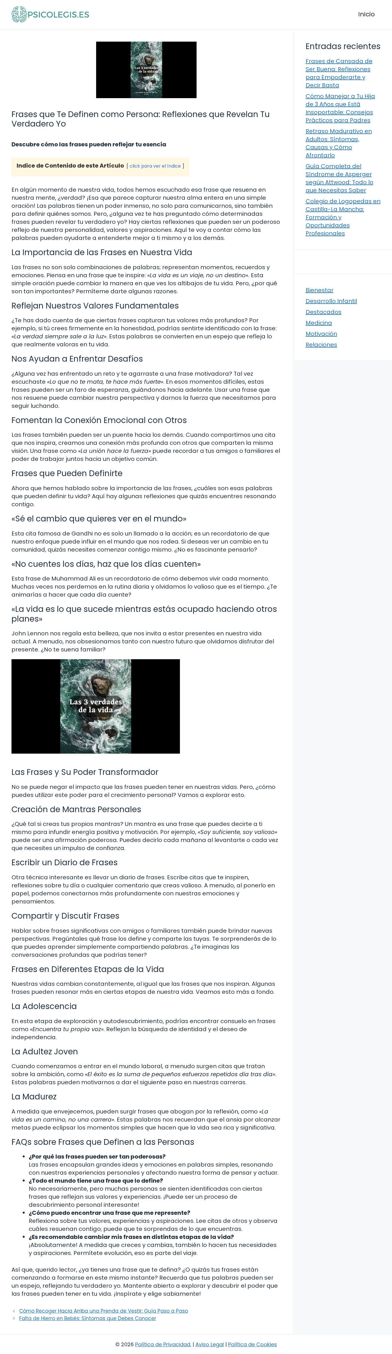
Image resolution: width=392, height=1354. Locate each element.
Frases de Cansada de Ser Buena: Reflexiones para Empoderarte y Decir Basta (339, 73)
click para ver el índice (155, 166)
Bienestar (319, 290)
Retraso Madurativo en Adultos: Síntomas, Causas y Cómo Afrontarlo (339, 143)
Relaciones (321, 345)
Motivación (321, 334)
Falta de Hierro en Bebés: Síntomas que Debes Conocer (87, 1318)
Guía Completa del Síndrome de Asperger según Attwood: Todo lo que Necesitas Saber (339, 178)
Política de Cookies (252, 1344)
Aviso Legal (209, 1344)
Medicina (319, 323)
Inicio (366, 14)
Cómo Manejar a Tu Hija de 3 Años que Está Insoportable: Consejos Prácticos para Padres (340, 108)
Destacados (323, 312)
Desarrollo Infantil (331, 301)
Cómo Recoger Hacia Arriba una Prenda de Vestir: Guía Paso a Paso (103, 1311)
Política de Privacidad (162, 1344)
